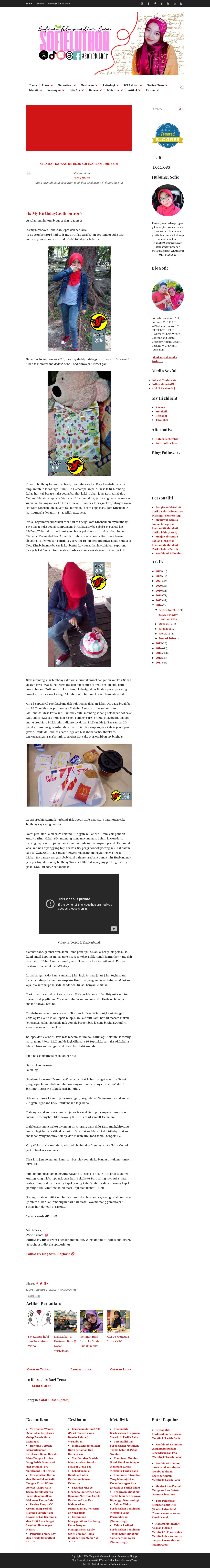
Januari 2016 (167, 638)
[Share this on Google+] (46, 1283)
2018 (159, 595)
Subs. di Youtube (162, 380)
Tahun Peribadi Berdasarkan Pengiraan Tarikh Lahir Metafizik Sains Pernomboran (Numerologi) (125, 1533)
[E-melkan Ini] (29, 1296)
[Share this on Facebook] (37, 1283)
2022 (159, 576)
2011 (159, 662)
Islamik (33, 90)
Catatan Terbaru (39, 1369)
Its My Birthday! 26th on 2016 (54, 213)
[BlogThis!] (32, 1296)
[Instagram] (141, 3)
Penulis (40, 3)
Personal (161, 416)
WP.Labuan (131, 85)
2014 (159, 648)
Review (150, 90)
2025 (159, 571)
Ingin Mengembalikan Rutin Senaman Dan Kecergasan (84, 1450)
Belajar (93, 90)
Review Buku (155, 85)
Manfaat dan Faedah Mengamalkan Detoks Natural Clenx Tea (83, 1462)
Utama (29, 3)
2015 (159, 643)
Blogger (134, 1556)
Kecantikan (65, 85)
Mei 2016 (165, 633)
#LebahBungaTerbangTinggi (122, 1560)
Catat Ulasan (41, 1386)
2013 (159, 653)
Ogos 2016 (166, 624)
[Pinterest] (174, 3)
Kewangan (54, 90)
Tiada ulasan (68, 1289)
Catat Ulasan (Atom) (54, 1400)
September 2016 (169, 610)
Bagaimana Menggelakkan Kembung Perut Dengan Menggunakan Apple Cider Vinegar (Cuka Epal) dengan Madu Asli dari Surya (84, 1529)
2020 (159, 585)
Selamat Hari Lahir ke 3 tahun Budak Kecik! (91, 1341)
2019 (159, 590)
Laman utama (81, 1369)
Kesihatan (87, 85)
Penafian (65, 3)
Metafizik (113, 90)
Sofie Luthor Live (166, 443)
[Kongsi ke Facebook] (38, 1296)
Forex (45, 85)
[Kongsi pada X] (35, 1296)
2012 (159, 658)
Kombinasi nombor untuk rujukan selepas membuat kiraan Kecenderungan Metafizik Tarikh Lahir (166, 1471)
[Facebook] (148, 3)
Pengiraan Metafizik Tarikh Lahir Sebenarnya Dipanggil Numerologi (167, 511)
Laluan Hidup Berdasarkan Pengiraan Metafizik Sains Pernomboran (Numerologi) (125, 1512)
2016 (159, 605)
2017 (159, 600)
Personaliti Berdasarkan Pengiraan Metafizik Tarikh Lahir (125, 1433)
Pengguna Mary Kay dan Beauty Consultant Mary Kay (40, 1538)
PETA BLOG (82, 178)
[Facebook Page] (161, 3)
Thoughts (162, 420)
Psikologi (109, 85)
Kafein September (167, 439)
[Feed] (181, 3)
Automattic (93, 1560)
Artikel (132, 90)
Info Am (75, 90)
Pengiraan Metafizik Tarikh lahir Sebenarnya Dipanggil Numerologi (125, 1496)
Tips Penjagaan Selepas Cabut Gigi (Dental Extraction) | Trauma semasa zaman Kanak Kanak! (166, 1509)
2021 (159, 581)
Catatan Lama (120, 1369)
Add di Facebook (163, 388)
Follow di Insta (161, 384)
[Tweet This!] (41, 1283)
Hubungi (52, 3)
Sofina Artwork (119, 1564)
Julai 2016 (165, 628)
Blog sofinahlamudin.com (102, 1556)
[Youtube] (168, 3)
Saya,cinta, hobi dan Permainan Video (38, 1341)
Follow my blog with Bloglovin (48, 1254)
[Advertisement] (80, 128)
